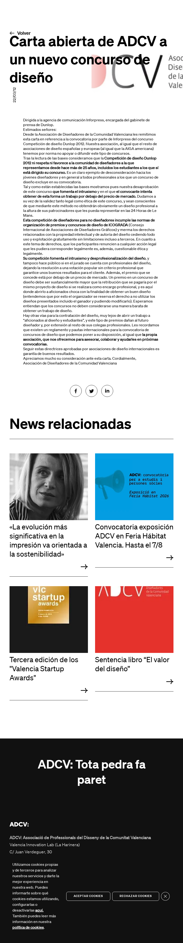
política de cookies (28, 928)
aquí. (39, 910)
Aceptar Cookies (88, 896)
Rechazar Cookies (136, 896)
